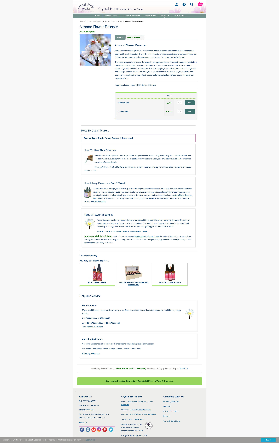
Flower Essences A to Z (113, 21)
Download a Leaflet (139, 231)
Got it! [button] (268, 440)
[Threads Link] (99, 429)
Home (97, 16)
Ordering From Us (171, 401)
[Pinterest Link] (105, 429)
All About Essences (131, 16)
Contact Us (179, 16)
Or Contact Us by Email (93, 326)
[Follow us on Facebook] (81, 429)
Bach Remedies (99, 201)
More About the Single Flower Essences (113, 231)
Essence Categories (95, 21)
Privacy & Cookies (170, 411)
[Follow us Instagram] (87, 429)
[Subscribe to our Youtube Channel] (93, 429)
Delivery (166, 406)
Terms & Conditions (171, 421)
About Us (165, 16)
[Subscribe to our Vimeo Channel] (111, 429)
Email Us (184, 368)
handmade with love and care (146, 236)
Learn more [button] (90, 440)
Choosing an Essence (91, 353)
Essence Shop (111, 16)
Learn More (150, 16)
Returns (166, 416)
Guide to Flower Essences (140, 409)
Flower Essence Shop (135, 419)
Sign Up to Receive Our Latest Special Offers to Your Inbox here (139, 381)
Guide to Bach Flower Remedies (143, 414)
